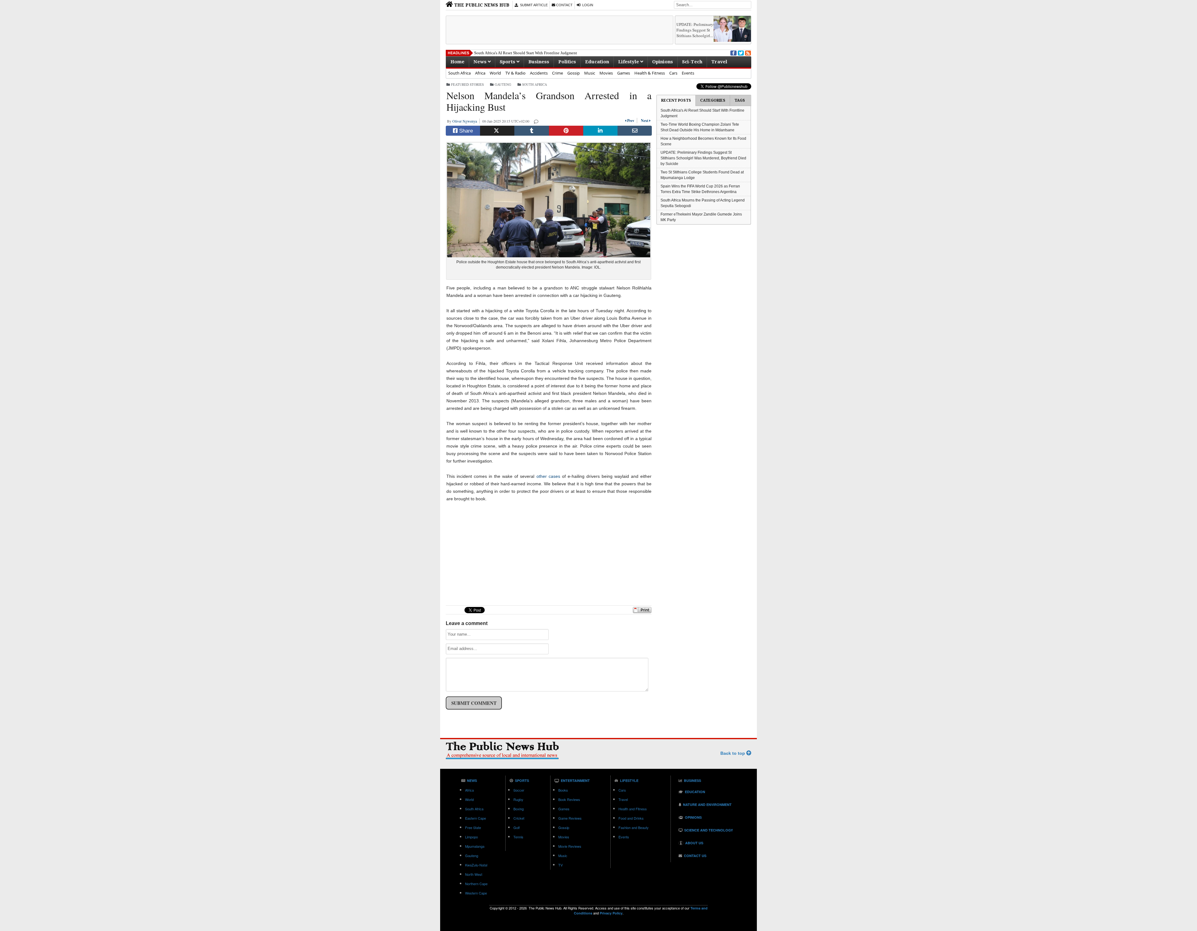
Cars (673, 73)
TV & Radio (515, 73)
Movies (606, 73)
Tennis (518, 836)
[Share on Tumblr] (531, 131)
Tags (739, 100)
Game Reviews (570, 818)
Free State (473, 827)
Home (457, 62)
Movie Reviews (569, 846)
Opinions (662, 62)
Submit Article (533, 5)
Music (589, 73)
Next (643, 120)
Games (623, 73)
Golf (516, 827)
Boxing (518, 808)
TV (560, 864)
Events (688, 73)
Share (465, 131)
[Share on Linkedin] (600, 131)
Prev (631, 120)
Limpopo (471, 836)
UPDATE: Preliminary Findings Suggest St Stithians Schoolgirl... (694, 30)
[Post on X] (497, 131)
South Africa (459, 73)
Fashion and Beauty (633, 827)
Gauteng (503, 84)
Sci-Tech (692, 62)
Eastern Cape (475, 818)
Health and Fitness (632, 808)
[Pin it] (566, 131)
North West (473, 874)
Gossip (573, 73)
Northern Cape (476, 883)
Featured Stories (467, 84)
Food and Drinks (631, 818)
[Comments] (536, 121)
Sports (508, 62)
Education (597, 62)
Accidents (539, 73)
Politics (567, 62)
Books (563, 790)
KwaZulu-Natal (476, 864)
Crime (557, 73)
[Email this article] (635, 131)
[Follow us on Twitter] (740, 52)
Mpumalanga (474, 846)
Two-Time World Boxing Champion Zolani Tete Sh (517, 53)
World (495, 73)
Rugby (518, 799)
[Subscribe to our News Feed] (747, 52)
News (481, 62)
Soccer (518, 790)
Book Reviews (569, 799)
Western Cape (476, 892)
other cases (548, 476)
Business (538, 62)
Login (586, 5)
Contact (564, 5)
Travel (719, 62)
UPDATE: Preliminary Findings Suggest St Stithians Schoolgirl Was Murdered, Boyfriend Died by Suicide (703, 158)
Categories (712, 100)
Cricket (518, 818)
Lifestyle (629, 62)
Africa (480, 73)
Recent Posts (676, 100)
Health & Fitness (649, 73)
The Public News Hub (481, 4)
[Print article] (642, 611)
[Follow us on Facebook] (732, 52)
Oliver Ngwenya (465, 121)
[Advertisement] (559, 30)
